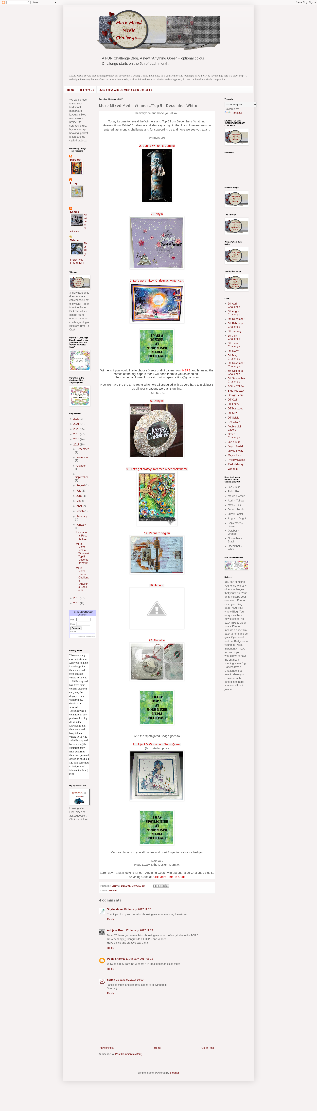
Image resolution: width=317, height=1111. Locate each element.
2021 (76, 423)
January (81, 524)
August (80, 485)
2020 (76, 429)
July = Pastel (235, 446)
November (82, 457)
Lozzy (74, 183)
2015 (76, 603)
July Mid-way (235, 450)
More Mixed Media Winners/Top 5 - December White (82, 553)
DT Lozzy (233, 404)
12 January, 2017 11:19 (139, 930)
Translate (236, 112)
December (82, 449)
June (79, 495)
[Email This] (154, 886)
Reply (110, 919)
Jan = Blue (234, 442)
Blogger (174, 1072)
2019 (76, 434)
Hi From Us (87, 89)
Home (70, 89)
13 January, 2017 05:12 (139, 958)
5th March (233, 351)
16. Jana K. (156, 585)
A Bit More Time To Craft (169, 877)
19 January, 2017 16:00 (129, 979)
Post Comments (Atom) (128, 1054)
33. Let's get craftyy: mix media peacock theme (157, 469)
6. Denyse (157, 400)
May (79, 500)
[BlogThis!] (157, 886)
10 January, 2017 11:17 (137, 909)
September (81, 477)
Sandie (74, 212)
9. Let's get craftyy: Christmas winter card (157, 280)
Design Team (235, 395)
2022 (76, 418)
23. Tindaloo (157, 640)
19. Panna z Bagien (157, 533)
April (79, 506)
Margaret (75, 159)
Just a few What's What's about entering (125, 89)
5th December (236, 319)
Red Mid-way (235, 464)
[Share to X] (160, 886)
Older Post (207, 1047)
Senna (111, 979)
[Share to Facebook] (164, 886)
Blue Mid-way (236, 390)
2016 (76, 598)
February (81, 516)
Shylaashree (115, 909)
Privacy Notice (236, 460)
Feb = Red (234, 422)
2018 (76, 439)
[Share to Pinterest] (167, 886)
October (81, 465)
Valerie (74, 240)
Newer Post (107, 1047)
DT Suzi (232, 413)
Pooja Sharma (116, 958)
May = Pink (234, 455)
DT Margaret (235, 408)
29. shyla (157, 214)
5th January (235, 331)
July (79, 490)
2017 (76, 444)
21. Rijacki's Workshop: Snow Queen (157, 744)
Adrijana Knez (116, 930)
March (80, 511)
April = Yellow (236, 386)
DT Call (232, 399)
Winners (113, 890)
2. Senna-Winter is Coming (157, 145)
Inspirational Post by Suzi (82, 535)
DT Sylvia (233, 417)
